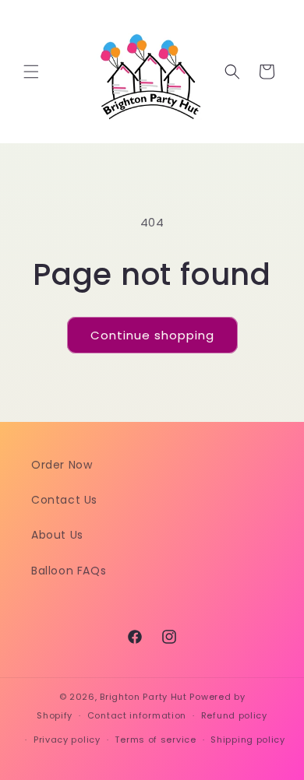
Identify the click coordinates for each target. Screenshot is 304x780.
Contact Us (64, 500)
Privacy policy (67, 739)
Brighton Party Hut (143, 696)
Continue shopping (152, 335)
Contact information (136, 715)
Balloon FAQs (68, 570)
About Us (57, 535)
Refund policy (234, 715)
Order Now (61, 465)
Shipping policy (247, 739)
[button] (31, 71)
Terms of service (155, 739)
